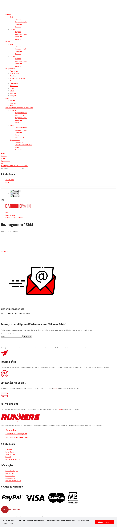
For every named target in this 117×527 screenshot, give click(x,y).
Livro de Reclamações (13, 481)
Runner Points (10, 476)
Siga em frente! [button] (104, 522)
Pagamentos (10, 478)
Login (7, 182)
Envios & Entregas (11, 471)
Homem (8, 15)
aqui (55, 388)
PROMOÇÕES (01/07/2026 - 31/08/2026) (19, 108)
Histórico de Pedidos (12, 459)
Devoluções (9, 473)
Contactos (10, 430)
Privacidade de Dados (16, 437)
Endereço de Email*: (8, 334)
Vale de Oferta (10, 454)
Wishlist (8, 457)
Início (7, 213)
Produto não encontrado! (14, 217)
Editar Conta (9, 452)
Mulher (7, 42)
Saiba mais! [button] (8, 523)
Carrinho (8, 450)
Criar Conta (9, 180)
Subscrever (27, 336)
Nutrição (8, 98)
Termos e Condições (16, 433)
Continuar (4, 251)
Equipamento (10, 69)
